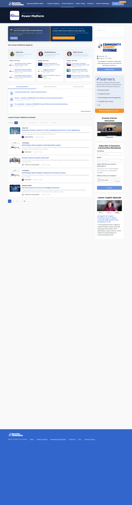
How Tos (22, 122)
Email (99, 157)
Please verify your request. (107, 175)
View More (109, 137)
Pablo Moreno (78, 52)
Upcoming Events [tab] (22, 86)
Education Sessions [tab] (50, 86)
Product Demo (33, 122)
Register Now (109, 69)
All (16, 122)
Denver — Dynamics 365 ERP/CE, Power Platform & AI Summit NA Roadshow (39, 98)
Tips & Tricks (44, 122)
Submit (109, 188)
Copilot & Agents (53, 3)
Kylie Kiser (19, 52)
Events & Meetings (102, 3)
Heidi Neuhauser (50, 52)
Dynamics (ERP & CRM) (35, 3)
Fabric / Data (80, 3)
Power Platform (67, 3)
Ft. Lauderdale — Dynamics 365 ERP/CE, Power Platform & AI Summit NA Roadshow (41, 104)
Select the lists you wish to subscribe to (106, 165)
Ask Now (14, 38)
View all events (86, 111)
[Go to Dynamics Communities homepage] (16, 3)
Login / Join (118, 4)
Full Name (100, 151)
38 (25, 201)
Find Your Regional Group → (109, 110)
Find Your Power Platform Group (64, 38)
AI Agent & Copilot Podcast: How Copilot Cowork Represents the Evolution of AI (108, 219)
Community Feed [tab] (78, 86)
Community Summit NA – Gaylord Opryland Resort (31, 92)
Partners (90, 3)
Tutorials (53, 122)
